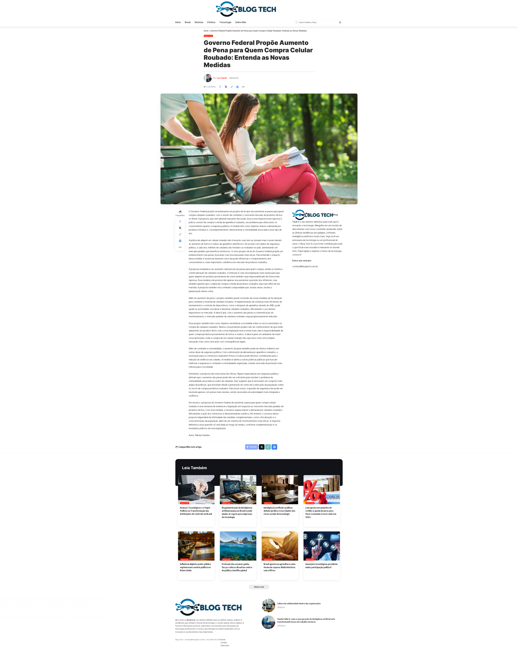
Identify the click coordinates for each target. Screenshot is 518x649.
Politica (208, 36)
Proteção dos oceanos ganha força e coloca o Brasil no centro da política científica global (237, 567)
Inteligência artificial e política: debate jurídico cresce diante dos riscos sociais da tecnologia (279, 510)
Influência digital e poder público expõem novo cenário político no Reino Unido (195, 567)
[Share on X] (226, 87)
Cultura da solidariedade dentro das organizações (299, 603)
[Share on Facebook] (220, 87)
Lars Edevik (222, 78)
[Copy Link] (231, 87)
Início (206, 31)
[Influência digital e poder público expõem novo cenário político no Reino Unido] (196, 546)
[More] (243, 87)
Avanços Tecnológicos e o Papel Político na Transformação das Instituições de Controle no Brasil (196, 510)
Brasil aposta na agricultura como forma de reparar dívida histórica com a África (279, 567)
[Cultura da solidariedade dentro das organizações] (268, 605)
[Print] (237, 87)
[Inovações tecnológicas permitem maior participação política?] (322, 546)
